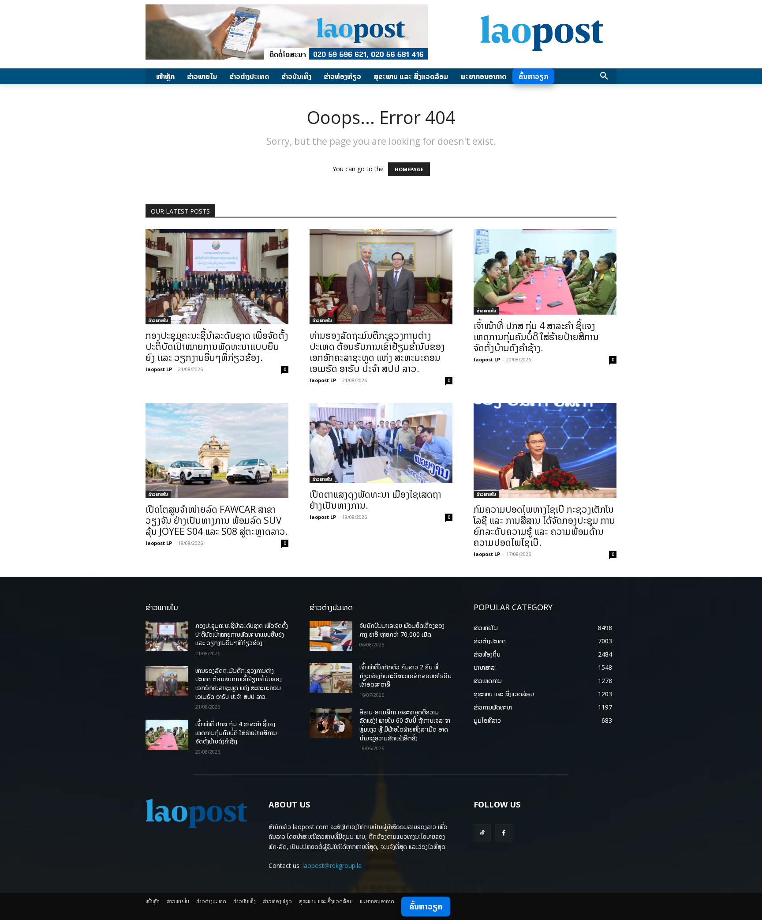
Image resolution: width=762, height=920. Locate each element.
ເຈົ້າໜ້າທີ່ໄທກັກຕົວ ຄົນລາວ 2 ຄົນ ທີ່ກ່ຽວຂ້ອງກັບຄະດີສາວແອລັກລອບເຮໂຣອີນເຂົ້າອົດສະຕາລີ (405, 675)
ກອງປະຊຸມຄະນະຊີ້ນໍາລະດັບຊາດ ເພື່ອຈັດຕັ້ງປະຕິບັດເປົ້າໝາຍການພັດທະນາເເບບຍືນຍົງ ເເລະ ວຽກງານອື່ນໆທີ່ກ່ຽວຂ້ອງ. (217, 346)
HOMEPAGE (409, 169)
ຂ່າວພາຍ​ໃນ (158, 320)
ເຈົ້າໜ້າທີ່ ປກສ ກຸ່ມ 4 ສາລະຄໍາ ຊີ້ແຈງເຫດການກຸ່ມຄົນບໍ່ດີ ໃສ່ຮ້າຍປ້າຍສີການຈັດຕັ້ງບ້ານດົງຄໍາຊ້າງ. (536, 336)
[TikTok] (482, 832)
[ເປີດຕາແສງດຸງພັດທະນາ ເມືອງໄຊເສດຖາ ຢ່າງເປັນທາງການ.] (381, 443)
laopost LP (159, 369)
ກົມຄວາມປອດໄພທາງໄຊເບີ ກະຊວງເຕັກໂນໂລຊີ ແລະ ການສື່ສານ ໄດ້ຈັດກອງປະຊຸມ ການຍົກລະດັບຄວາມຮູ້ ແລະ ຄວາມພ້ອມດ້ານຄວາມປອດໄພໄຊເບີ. (544, 525)
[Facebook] (503, 832)
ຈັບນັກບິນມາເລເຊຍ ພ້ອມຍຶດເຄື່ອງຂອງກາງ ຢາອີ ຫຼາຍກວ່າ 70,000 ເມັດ (401, 629)
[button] (604, 76)
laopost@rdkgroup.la (332, 865)
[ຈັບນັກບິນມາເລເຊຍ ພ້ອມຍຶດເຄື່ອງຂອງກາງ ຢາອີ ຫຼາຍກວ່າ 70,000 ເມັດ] (331, 636)
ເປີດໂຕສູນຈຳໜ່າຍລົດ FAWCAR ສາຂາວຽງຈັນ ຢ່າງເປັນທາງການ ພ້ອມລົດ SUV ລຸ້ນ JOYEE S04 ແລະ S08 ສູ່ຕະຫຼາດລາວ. (217, 520)
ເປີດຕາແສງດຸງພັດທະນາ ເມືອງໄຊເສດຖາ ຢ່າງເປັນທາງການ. (375, 499)
